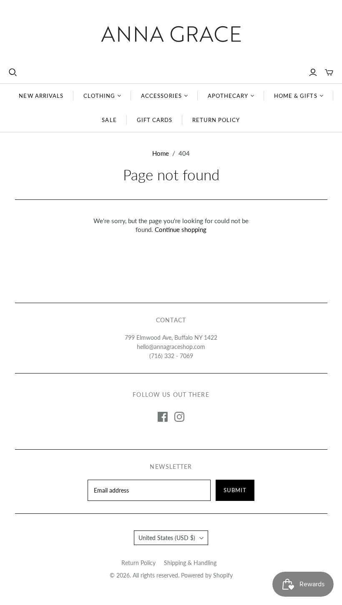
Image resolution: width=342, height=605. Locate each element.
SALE (109, 120)
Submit (235, 490)
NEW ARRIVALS (41, 95)
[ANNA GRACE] (171, 34)
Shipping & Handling (190, 562)
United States (166, 537)
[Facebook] (163, 417)
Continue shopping (180, 229)
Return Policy (138, 562)
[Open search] (13, 72)
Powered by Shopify (207, 575)
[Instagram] (179, 417)
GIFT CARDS (154, 120)
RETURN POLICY (216, 120)
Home (160, 153)
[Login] (313, 72)
